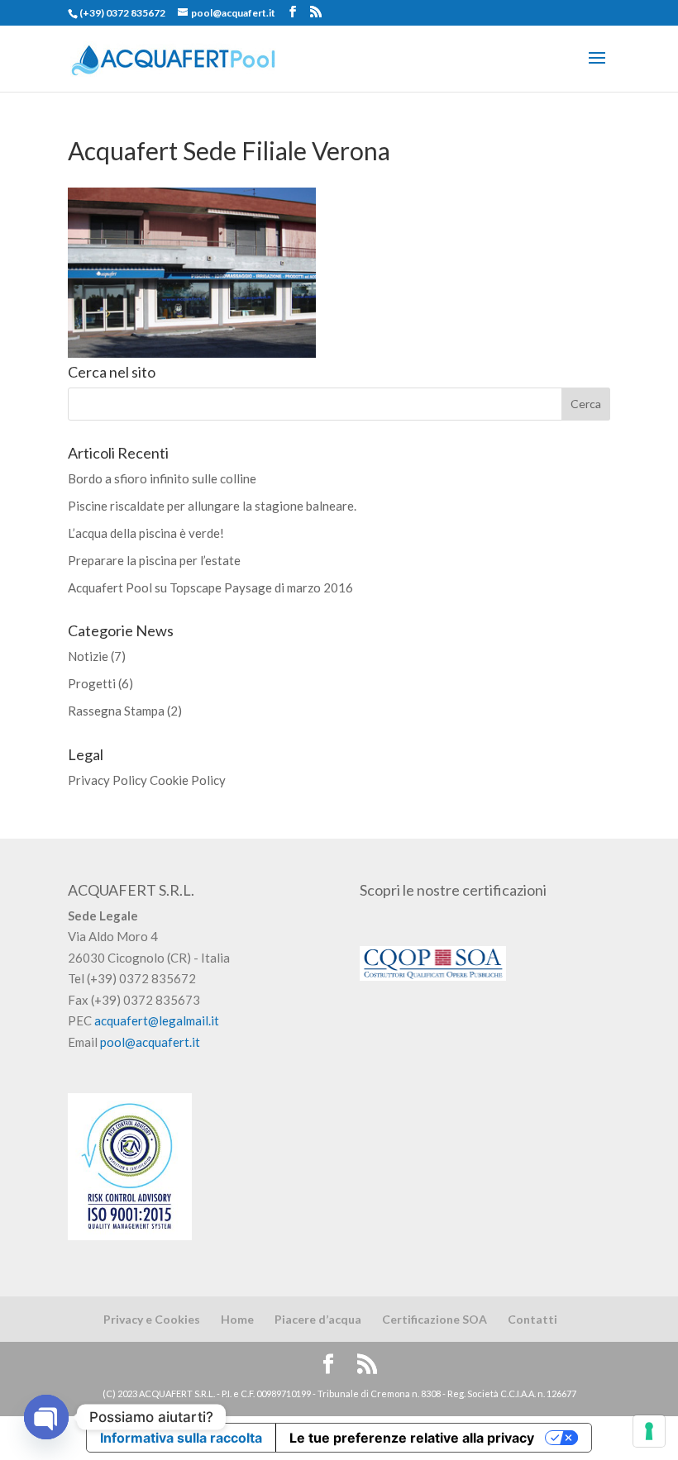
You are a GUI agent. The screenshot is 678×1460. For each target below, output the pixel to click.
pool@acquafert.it (150, 1041)
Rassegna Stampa (116, 710)
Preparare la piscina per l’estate (154, 560)
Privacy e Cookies (151, 1319)
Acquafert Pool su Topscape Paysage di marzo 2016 (210, 587)
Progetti (92, 683)
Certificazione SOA (434, 1319)
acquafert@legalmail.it (156, 1020)
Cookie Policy (188, 780)
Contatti (532, 1319)
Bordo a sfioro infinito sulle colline (162, 478)
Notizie (88, 656)
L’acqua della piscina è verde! (146, 533)
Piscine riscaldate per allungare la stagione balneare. (212, 505)
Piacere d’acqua (318, 1319)
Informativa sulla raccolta (181, 1437)
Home (237, 1319)
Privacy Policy (107, 780)
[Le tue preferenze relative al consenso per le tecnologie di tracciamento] (649, 1431)
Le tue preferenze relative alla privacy (411, 1437)
